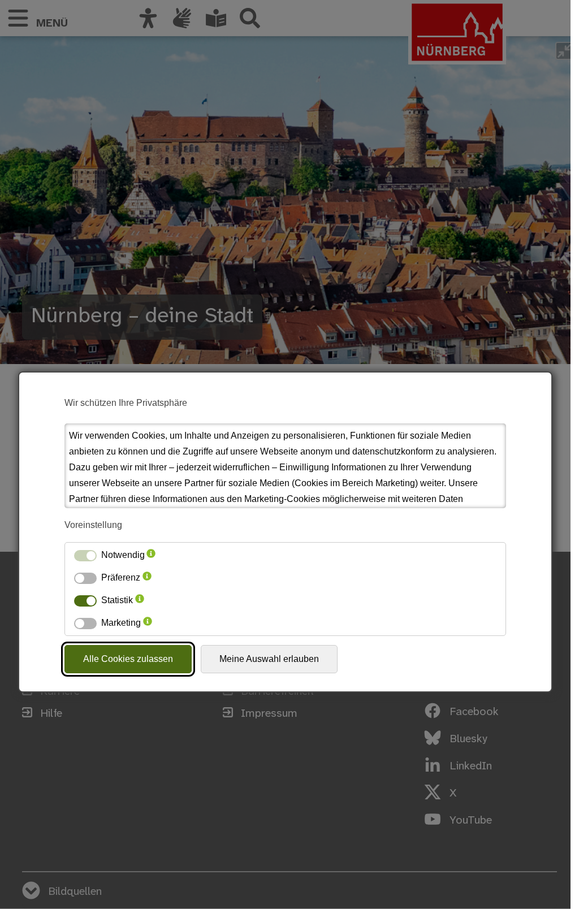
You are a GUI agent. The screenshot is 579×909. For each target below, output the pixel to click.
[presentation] (150, 555)
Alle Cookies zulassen (128, 659)
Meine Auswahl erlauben (269, 659)
